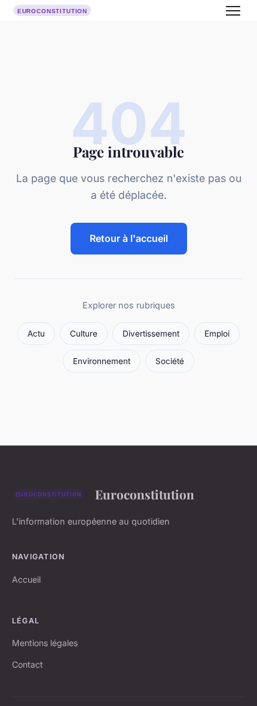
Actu (36, 333)
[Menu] (233, 10)
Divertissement (151, 333)
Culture (83, 333)
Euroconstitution (144, 494)
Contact (27, 664)
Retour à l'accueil (129, 238)
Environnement (101, 361)
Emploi (217, 333)
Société (169, 361)
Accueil (26, 579)
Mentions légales (45, 643)
